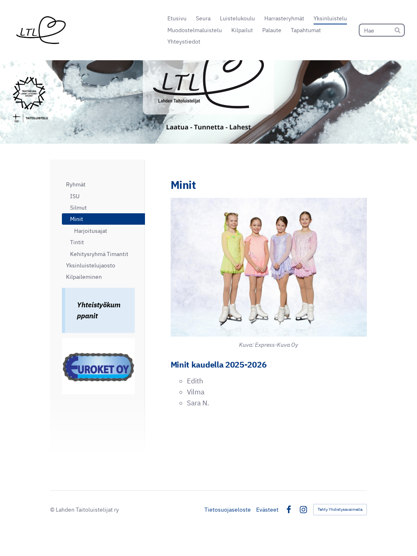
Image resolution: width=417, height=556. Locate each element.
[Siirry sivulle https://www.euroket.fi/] (98, 366)
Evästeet (267, 509)
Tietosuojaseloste (227, 509)
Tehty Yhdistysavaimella (340, 509)
